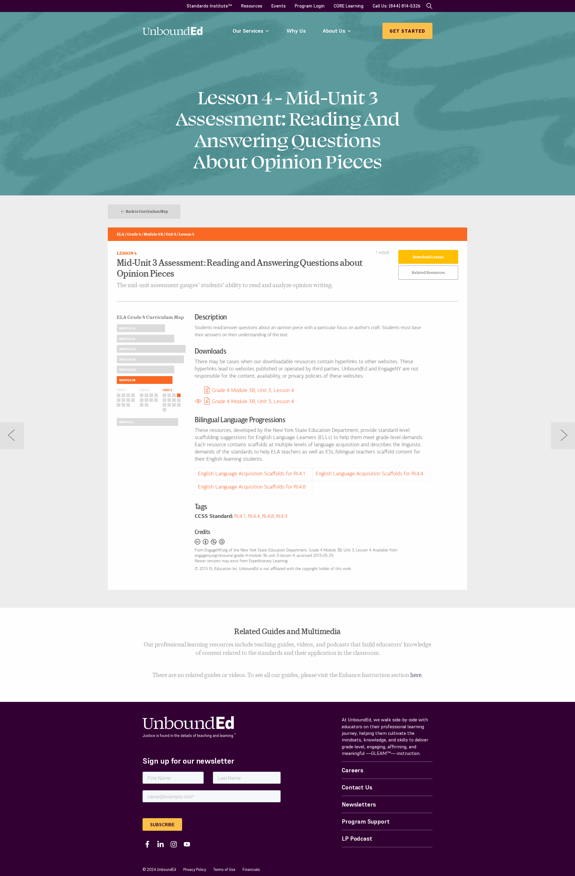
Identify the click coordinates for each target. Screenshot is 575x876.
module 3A (127, 369)
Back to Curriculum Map (147, 211)
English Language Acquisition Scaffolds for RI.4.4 (369, 474)
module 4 (126, 422)
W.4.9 (282, 516)
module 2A (127, 349)
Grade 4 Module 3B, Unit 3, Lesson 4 (253, 390)
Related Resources (428, 272)
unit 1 (121, 390)
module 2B (127, 359)
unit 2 (144, 390)
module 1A (127, 328)
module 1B (127, 339)
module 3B (127, 380)
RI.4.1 (240, 516)
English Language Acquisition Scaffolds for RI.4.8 (252, 487)
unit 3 (167, 390)
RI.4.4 (254, 516)
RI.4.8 (268, 516)
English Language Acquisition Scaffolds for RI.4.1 (252, 474)
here (415, 674)
